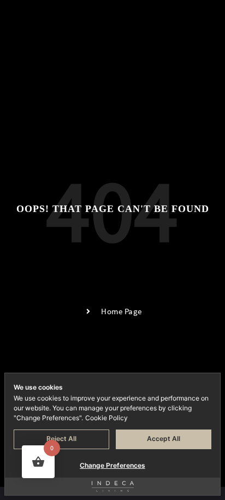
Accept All (163, 438)
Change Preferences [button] (112, 465)
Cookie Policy (106, 418)
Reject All (61, 438)
